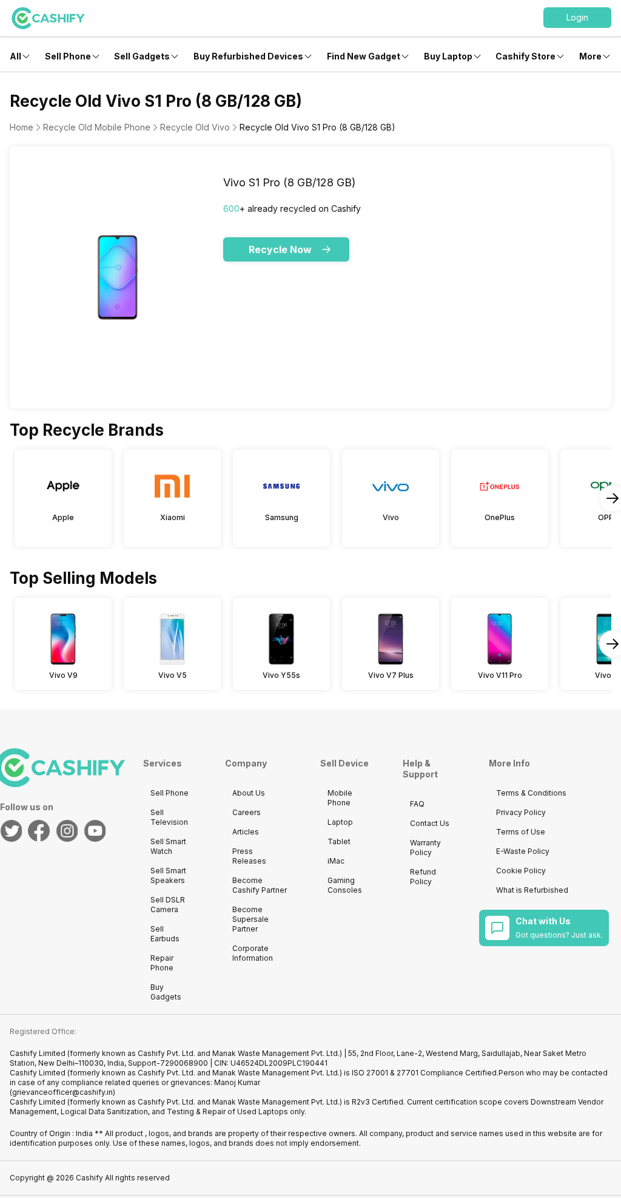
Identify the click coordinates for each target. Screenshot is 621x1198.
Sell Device (344, 763)
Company (246, 763)
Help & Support (420, 768)
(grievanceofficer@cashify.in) (62, 1092)
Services (162, 763)
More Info (509, 763)
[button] (577, 17)
